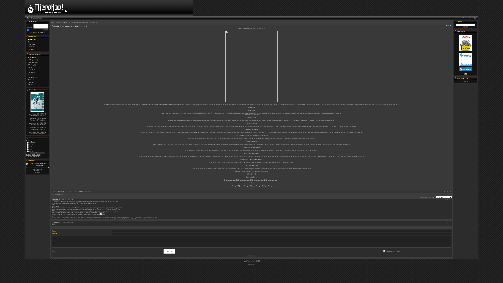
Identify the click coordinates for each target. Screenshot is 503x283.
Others (30, 85)
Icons (30, 67)
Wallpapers (31, 60)
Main (28, 17)
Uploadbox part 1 (233, 186)
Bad (30, 149)
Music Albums (32, 62)
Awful (31, 151)
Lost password (34, 32)
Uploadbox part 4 (269, 186)
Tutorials (31, 75)
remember (32, 30)
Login (40, 17)
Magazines (31, 77)
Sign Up (42, 32)
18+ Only (31, 65)
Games (30, 72)
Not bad (31, 147)
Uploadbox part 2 (245, 186)
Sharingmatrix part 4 (272, 180)
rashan (81, 191)
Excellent (32, 142)
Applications (32, 57)
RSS (475, 17)
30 (69, 22)
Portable (30, 70)
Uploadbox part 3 (257, 186)
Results (28, 155)
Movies (30, 82)
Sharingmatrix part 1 (230, 180)
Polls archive (36, 155)
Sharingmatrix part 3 (258, 180)
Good (31, 145)
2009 (57, 22)
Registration (34, 17)
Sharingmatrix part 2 (244, 180)
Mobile (30, 80)
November (64, 22)
